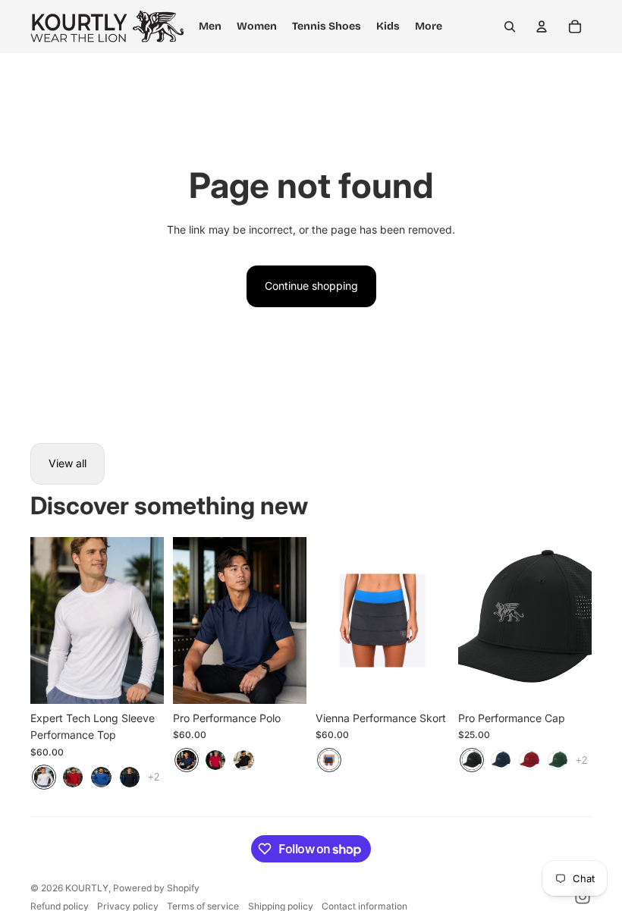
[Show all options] (153, 777)
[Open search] (509, 26)
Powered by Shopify (156, 888)
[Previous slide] (42, 620)
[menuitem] (428, 26)
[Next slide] (152, 620)
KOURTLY (86, 888)
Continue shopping (311, 285)
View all (67, 463)
